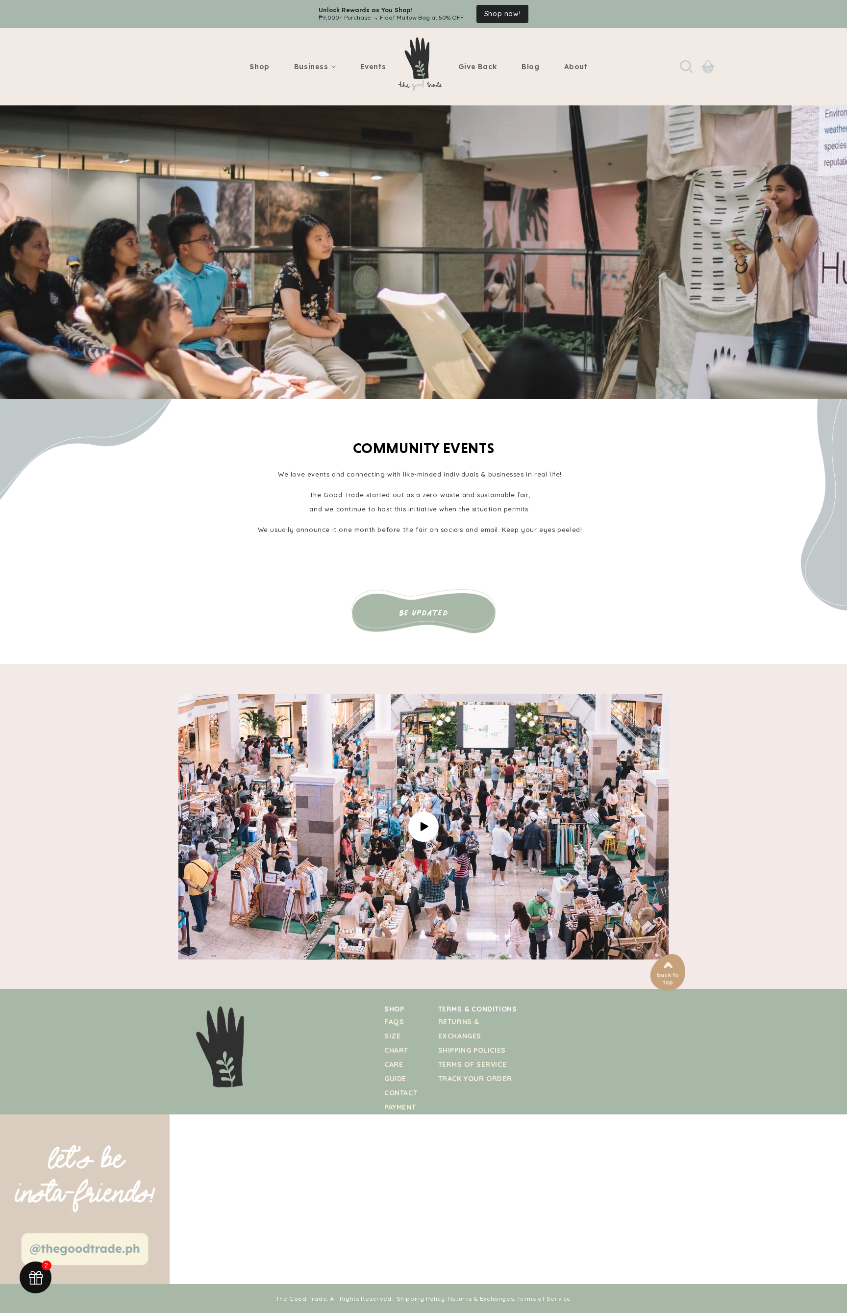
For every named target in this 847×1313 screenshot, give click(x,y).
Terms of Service (472, 1064)
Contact (400, 1092)
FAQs (394, 1021)
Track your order (475, 1078)
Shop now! (502, 13)
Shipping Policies (472, 1050)
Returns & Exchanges (481, 1298)
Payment (400, 1107)
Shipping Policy (421, 1298)
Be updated (423, 612)
